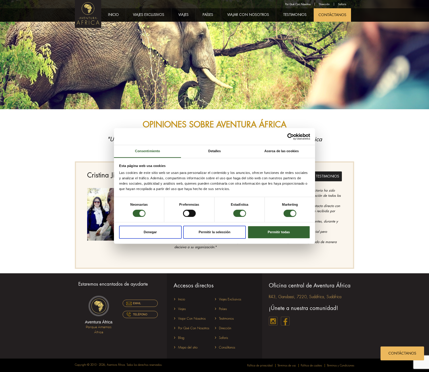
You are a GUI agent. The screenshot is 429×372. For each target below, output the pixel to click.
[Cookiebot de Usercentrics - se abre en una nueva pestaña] (290, 136)
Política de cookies (311, 365)
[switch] (189, 213)
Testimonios (295, 15)
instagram (273, 321)
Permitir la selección (214, 232)
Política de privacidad (260, 365)
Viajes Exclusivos (148, 15)
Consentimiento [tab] (147, 151)
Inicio (113, 15)
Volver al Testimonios (316, 175)
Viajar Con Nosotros (248, 15)
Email (137, 303)
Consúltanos (227, 347)
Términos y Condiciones (340, 365)
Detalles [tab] (214, 151)
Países (208, 15)
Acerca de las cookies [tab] (281, 151)
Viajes (183, 15)
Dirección (324, 4)
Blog (181, 338)
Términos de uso (287, 365)
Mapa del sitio (188, 347)
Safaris (342, 4)
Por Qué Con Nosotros (298, 4)
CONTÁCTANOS (332, 15)
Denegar (150, 232)
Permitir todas (279, 232)
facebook (285, 321)
